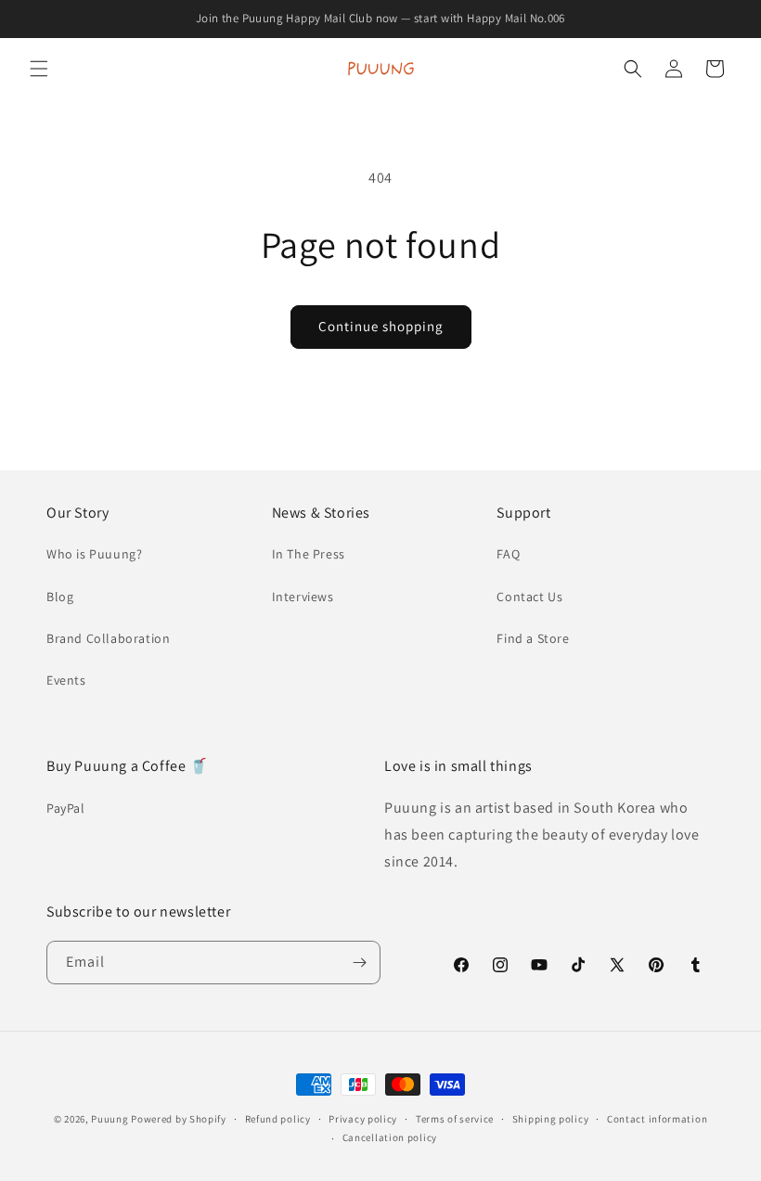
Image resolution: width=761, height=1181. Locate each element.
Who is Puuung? (94, 554)
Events (66, 680)
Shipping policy (550, 1118)
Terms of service (455, 1118)
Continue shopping (381, 326)
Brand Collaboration (108, 638)
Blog (59, 596)
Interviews (303, 596)
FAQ (508, 554)
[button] (39, 68)
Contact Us (529, 596)
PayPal (65, 808)
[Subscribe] (359, 962)
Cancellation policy (389, 1137)
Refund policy (278, 1118)
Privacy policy (363, 1118)
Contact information (657, 1118)
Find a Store (533, 638)
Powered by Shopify (178, 1118)
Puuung (109, 1118)
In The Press (308, 554)
